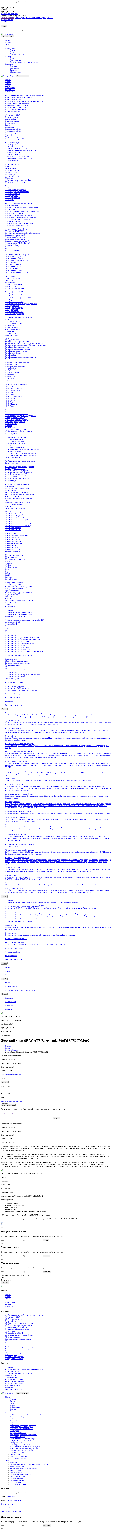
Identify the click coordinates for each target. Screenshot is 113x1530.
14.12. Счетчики (11, 262)
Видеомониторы (11, 117)
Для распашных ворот (13, 323)
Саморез (8, 563)
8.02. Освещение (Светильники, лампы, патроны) (24, 343)
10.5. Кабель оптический (14, 522)
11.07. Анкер (10, 394)
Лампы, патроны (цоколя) (15, 418)
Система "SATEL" (12, 251)
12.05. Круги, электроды (14, 447)
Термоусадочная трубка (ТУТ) (16, 508)
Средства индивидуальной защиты (18, 593)
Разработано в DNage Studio (11, 1511)
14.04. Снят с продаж (13, 266)
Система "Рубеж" (11, 245)
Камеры (8, 166)
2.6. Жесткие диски (12, 152)
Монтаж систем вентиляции (16, 669)
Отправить (47, 1272)
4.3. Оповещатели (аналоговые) (17, 105)
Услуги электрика (12, 679)
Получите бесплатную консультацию (15, 1276)
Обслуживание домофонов (15, 616)
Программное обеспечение (15, 182)
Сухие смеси (10, 606)
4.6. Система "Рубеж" (13, 99)
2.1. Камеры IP (10, 145)
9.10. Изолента (10, 209)
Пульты (8, 319)
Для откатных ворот (13, 321)
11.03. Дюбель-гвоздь (13, 390)
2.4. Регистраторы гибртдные (16, 148)
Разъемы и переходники (14, 372)
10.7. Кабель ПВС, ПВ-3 (14, 518)
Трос (7, 500)
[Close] (2, 1227)
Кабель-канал (10, 486)
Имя (2, 1278)
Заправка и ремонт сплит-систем (17, 663)
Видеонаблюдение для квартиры (17, 641)
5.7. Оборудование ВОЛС (15, 469)
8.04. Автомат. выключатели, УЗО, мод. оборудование (25, 345)
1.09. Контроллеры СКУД (14, 312)
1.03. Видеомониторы (13, 300)
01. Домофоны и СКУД (14, 292)
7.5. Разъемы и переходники (15, 190)
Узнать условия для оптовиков (12, 1101)
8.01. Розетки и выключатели (16, 351)
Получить (5, 1282)
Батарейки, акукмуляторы (15, 422)
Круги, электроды (12, 595)
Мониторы (9, 178)
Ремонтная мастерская (13, 705)
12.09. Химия (10, 445)
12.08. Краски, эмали (13, 451)
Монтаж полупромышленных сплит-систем (21, 667)
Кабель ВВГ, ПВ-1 (12, 547)
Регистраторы (10, 168)
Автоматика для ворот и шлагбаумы (19, 317)
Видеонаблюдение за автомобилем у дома (21, 643)
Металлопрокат (11, 557)
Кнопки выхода (11, 133)
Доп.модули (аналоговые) (15, 239)
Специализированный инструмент (18, 587)
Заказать (5, 1082)
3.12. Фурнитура (11, 463)
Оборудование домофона (14, 137)
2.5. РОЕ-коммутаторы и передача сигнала (21, 150)
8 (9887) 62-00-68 (12, 1496)
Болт (7, 569)
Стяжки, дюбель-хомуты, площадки (18, 498)
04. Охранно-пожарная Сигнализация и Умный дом (24, 95)
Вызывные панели (12, 121)
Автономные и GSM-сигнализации (18, 688)
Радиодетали (10, 376)
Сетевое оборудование (13, 176)
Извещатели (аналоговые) (15, 235)
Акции (7, 46)
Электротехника (11, 410)
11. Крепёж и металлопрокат (16, 384)
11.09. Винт (9, 406)
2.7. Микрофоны (11, 160)
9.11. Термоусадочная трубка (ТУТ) (18, 219)
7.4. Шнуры (9, 200)
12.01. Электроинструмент (15, 441)
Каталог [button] (8, 1413)
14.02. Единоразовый (13, 264)
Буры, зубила (10, 596)
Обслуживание (11, 701)
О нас (12, 58)
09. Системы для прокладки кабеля (18, 203)
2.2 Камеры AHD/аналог (14, 146)
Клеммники (9, 374)
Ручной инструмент (12, 591)
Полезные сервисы (17, 54)
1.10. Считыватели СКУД (14, 302)
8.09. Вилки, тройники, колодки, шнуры (20, 357)
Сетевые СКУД (11, 624)
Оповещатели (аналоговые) (15, 237)
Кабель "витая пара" (13, 537)
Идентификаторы (12, 135)
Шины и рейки (11, 434)
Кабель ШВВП (11, 545)
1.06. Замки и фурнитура (14, 314)
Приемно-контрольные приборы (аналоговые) (22, 233)
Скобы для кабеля (12, 496)
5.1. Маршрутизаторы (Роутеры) (17, 471)
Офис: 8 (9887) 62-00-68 (24, 18)
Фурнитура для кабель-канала (16, 492)
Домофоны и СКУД (12, 115)
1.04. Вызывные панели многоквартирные (21, 296)
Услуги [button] (8, 1460)
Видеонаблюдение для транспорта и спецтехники (24, 651)
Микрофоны (10, 174)
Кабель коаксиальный (13, 543)
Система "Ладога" (12, 247)
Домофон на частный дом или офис (18, 612)
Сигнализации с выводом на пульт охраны (21, 690)
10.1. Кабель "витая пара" (15, 514)
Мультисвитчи (10, 286)
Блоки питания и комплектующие (18, 363)
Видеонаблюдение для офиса (16, 645)
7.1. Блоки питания (12, 194)
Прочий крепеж (11, 579)
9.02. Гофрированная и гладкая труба (19, 223)
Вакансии (13, 70)
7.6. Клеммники (11, 188)
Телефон (4, 1280)
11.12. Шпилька (11, 404)
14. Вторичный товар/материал (17, 255)
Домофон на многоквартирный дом (18, 614)
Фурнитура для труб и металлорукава (19, 494)
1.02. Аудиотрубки (12, 306)
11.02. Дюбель (10, 400)
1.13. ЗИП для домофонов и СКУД (18, 298)
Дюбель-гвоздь (11, 567)
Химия (7, 604)
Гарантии (13, 50)
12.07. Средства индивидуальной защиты (21, 453)
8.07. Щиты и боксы (13, 353)
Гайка (7, 573)
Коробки (8, 426)
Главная (8, 40)
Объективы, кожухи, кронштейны (18, 180)
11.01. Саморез (10, 386)
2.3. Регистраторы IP (13, 154)
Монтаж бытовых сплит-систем (17, 661)
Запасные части (11, 378)
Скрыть (4, 709)
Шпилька (8, 577)
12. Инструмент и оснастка (15, 437)
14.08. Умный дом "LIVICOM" (16, 260)
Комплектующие (11, 335)
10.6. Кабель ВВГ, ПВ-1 (14, 516)
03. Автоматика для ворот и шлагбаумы (20, 461)
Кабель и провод (11, 533)
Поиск (4, 26)
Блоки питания (11, 365)
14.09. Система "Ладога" (14, 270)
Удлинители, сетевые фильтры (16, 420)
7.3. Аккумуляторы (12, 198)
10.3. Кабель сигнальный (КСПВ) (18, 526)
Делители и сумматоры (14, 284)
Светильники (10, 428)
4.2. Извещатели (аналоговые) (16, 107)
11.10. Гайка (9, 392)
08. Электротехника (12, 339)
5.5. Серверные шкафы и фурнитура (19, 473)
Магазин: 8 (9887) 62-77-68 (43, 18)
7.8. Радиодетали (11, 196)
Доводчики (9, 127)
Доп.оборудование (12, 333)
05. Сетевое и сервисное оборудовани (19, 467)
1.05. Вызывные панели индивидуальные (21, 304)
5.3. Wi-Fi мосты (11, 477)
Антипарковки (10, 331)
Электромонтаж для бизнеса (16, 677)
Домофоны (9, 610)
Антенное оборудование (14, 278)
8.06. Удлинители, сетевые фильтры (18, 341)
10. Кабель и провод (13, 512)
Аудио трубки (10, 119)
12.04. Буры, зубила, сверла (15, 443)
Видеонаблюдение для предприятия (18, 649)
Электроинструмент (13, 585)
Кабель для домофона (13, 541)
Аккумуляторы (11, 369)
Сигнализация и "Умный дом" (16, 229)
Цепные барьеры (11, 327)
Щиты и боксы (11, 424)
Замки (7, 125)
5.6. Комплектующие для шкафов (17, 479)
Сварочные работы (12, 697)
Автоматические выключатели (16, 414)
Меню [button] (7, 1397)
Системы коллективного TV (16, 682)
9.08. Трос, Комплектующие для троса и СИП (22, 211)
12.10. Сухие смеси (12, 457)
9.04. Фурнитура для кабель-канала (18, 215)
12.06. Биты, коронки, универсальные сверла (22, 449)
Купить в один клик (8, 1105)
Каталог (8, 42)
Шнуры (8, 371)
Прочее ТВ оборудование (14, 288)
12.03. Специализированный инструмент (20, 455)
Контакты (9, 64)
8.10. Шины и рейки (13, 359)
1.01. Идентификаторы (14, 308)
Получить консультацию (10, 1113)
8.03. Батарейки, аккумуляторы (17, 347)
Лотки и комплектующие (14, 504)
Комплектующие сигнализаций (17, 241)
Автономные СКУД (12, 622)
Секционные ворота (13, 329)
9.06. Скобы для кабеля (14, 213)
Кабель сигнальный (12, 539)
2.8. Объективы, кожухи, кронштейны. (20, 158)
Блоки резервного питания (15, 367)
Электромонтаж (11, 673)
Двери (7, 380)
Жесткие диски (11, 172)
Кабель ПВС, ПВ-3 (12, 549)
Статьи (12, 52)
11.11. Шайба (10, 398)
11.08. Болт (9, 402)
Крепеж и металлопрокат (14, 555)
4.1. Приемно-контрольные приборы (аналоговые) (24, 101)
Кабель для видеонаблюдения (16, 535)
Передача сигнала (12, 170)
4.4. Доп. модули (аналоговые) (16, 109)
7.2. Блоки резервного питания (17, 192)
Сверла (8, 598)
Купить (45, 1240)
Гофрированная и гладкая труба (17, 488)
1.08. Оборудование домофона (16, 294)
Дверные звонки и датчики (15, 430)
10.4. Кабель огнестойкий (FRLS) (18, 520)
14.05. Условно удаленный (15, 257)
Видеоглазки (10, 123)
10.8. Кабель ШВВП (13, 530)
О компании (10, 56)
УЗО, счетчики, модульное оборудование (20, 416)
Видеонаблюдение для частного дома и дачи (22, 638)
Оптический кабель (12, 551)
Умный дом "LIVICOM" (14, 231)
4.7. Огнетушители (12, 111)
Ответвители (10, 282)
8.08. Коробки (10, 355)
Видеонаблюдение (12, 164)
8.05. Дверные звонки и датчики (17, 349)
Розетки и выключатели (14, 412)
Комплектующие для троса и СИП (18, 502)
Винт (7, 571)
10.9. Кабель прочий (13, 528)
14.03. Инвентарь (11, 268)
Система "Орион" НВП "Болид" (17, 243)
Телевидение (10, 276)
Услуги (8, 44)
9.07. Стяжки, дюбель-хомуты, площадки (20, 217)
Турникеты (9, 628)
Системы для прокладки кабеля (17, 484)
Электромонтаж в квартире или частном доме (22, 675)
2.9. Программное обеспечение (17, 156)
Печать (56, 1118)
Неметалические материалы (15, 559)
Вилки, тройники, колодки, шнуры (18, 432)
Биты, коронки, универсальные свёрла (19, 600)
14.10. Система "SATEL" (14, 259)
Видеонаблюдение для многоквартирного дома (23, 639)
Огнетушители (11, 249)
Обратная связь (15, 72)
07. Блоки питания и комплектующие (19, 186)
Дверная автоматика (13, 630)
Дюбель (8, 565)
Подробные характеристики (11, 1074)
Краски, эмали (10, 602)
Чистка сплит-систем (13, 665)
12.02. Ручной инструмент (15, 439)
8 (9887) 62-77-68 (14, 1500)
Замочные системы (12, 632)
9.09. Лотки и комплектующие (16, 225)
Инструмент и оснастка (14, 583)
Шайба (7, 575)
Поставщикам (15, 68)
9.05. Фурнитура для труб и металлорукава (21, 207)
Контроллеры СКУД (13, 129)
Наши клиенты (15, 60)
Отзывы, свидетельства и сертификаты (24, 62)
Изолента (8, 506)
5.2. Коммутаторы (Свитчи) (15, 475)
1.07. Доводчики (11, 310)
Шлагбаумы (9, 325)
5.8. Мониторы (11, 481)
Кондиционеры (11, 659)
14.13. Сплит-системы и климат (17, 272)
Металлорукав (10, 490)
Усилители (9, 280)
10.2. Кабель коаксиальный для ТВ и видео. (21, 524)
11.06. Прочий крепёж (13, 388)
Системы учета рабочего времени (18, 626)
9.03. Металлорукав (12, 221)
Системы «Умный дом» (14, 694)
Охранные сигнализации (14, 686)
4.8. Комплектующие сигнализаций (18, 103)
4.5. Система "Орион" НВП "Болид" (19, 97)
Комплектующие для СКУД (15, 139)
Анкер (7, 561)
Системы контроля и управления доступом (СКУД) (24, 620)
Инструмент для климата (14, 589)
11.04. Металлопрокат (13, 396)
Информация (10, 48)
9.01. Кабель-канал (12, 205)
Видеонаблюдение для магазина (17, 647)
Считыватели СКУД (13, 131)
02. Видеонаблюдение (13, 143)
